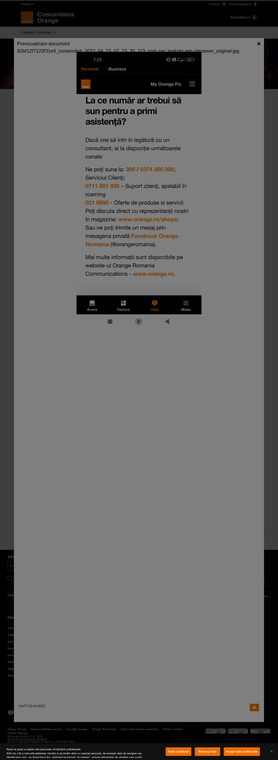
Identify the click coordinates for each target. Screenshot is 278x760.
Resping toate (207, 751)
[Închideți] (271, 751)
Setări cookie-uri (178, 751)
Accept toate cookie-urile (242, 751)
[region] (139, 751)
